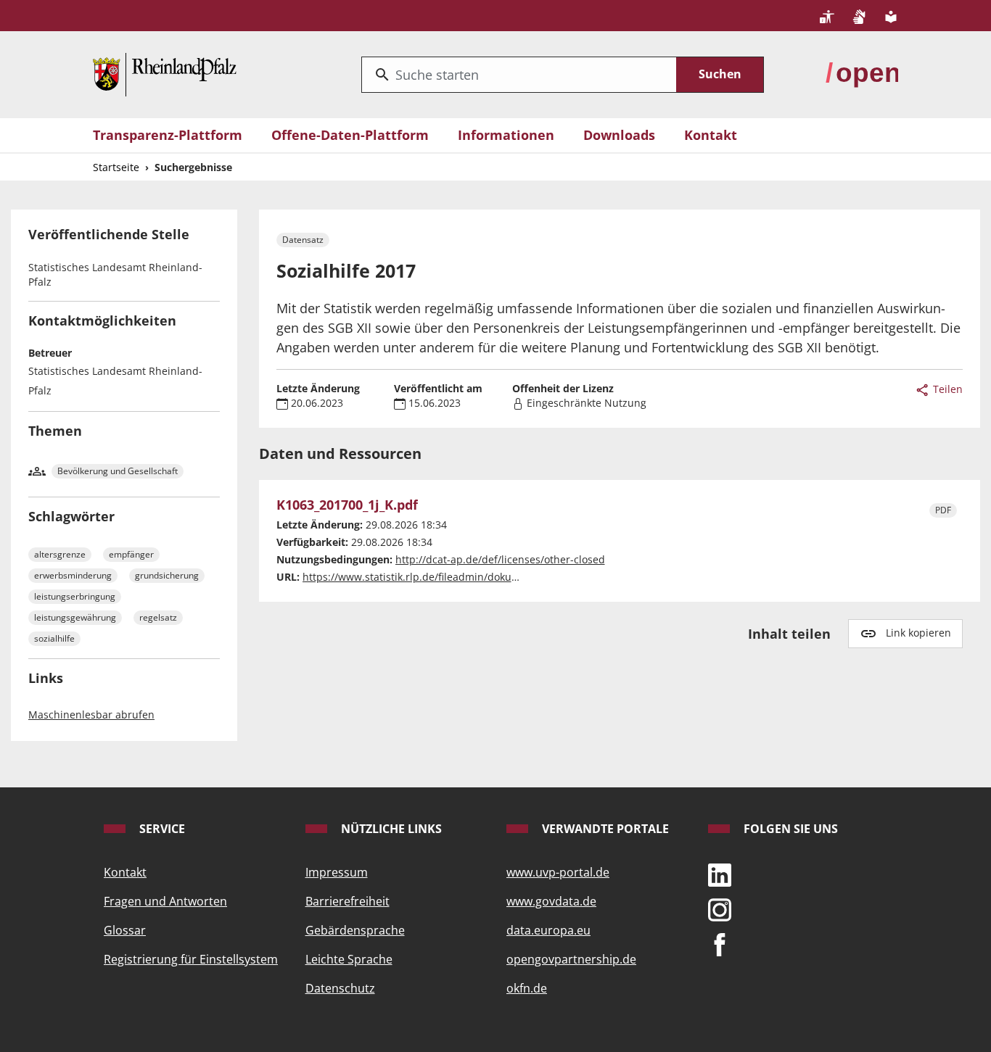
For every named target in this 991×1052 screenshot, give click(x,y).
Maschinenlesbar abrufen (91, 714)
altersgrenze (60, 554)
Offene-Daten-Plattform (350, 135)
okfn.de (526, 988)
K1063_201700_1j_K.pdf (347, 505)
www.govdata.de (551, 901)
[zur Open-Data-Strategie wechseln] (862, 73)
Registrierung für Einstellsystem (191, 959)
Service (160, 829)
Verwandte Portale (604, 829)
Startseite (116, 167)
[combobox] (519, 74)
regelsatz (158, 617)
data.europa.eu (548, 930)
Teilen (946, 389)
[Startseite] (165, 73)
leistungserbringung (74, 596)
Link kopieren (918, 632)
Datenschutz (340, 988)
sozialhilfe (54, 638)
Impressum (336, 872)
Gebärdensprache (355, 930)
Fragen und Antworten (165, 901)
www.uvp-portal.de (557, 872)
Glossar (125, 930)
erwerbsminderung (73, 575)
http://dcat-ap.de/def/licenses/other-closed (500, 559)
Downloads (619, 135)
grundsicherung (167, 575)
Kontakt (710, 135)
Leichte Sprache (348, 959)
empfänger (131, 554)
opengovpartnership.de (571, 959)
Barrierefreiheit (347, 901)
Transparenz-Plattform (167, 135)
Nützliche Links (390, 829)
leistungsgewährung (75, 617)
